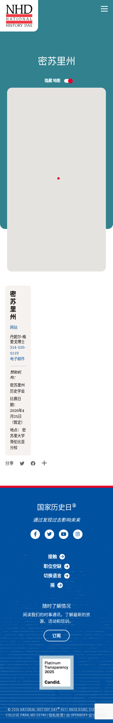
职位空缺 (53, 566)
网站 (13, 327)
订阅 (56, 635)
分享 (9, 463)
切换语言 (53, 575)
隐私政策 (56, 715)
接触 (52, 556)
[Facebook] (35, 534)
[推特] (49, 534)
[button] (104, 9)
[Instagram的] (78, 534)
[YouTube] (63, 534)
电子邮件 (17, 359)
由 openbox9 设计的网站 (86, 715)
